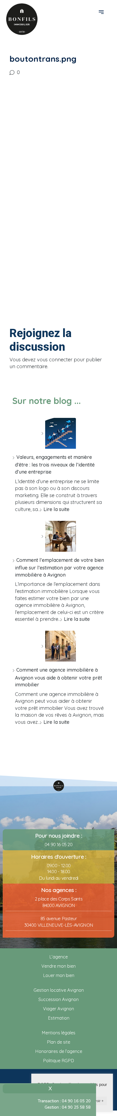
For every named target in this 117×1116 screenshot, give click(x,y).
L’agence (58, 956)
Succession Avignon (58, 999)
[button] (102, 11)
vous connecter (54, 359)
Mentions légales (58, 1032)
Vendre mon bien (58, 966)
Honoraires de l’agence (58, 1051)
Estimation (58, 1018)
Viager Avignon (58, 1008)
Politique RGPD (58, 1060)
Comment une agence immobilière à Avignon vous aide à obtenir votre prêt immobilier (58, 677)
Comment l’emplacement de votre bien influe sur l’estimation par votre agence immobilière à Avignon (59, 567)
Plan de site (58, 1042)
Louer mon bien (58, 975)
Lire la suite (56, 509)
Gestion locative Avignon (58, 990)
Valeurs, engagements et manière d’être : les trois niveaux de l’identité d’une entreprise (55, 464)
